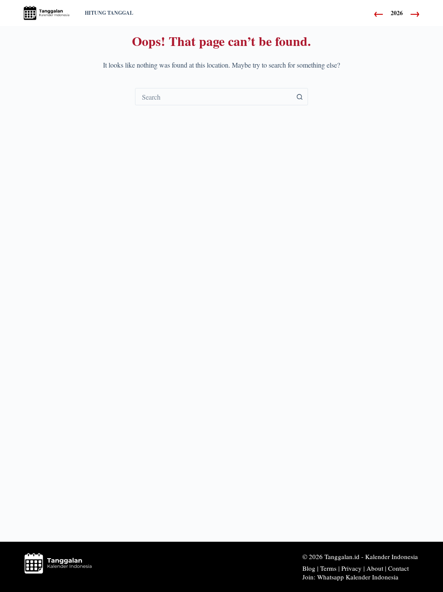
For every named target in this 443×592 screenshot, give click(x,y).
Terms (328, 568)
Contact (398, 568)
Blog (308, 568)
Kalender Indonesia (391, 556)
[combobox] (213, 96)
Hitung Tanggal (109, 12)
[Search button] (299, 96)
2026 (397, 13)
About (374, 568)
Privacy (351, 568)
